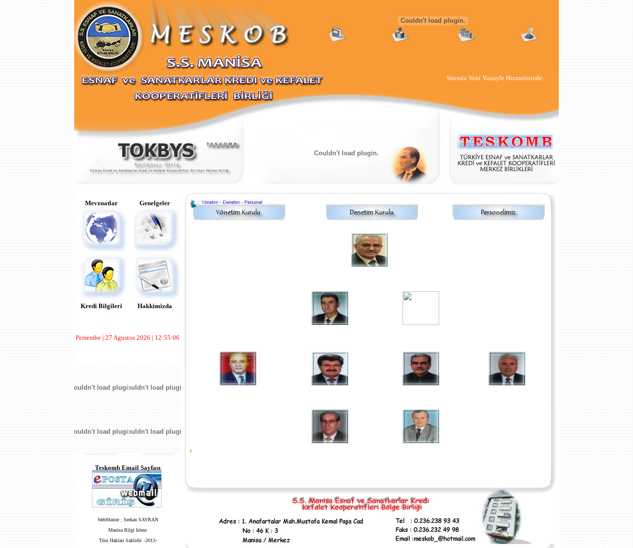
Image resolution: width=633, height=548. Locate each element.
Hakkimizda (154, 306)
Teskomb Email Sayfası (128, 467)
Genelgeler (154, 203)
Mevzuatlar (101, 203)
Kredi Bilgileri (101, 306)
